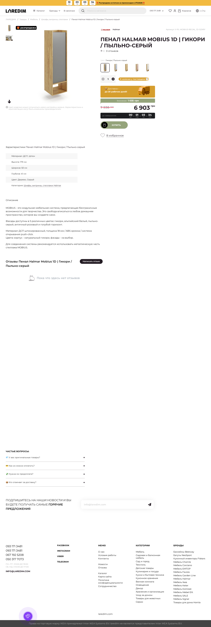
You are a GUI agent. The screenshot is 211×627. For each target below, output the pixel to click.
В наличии (69, 10)
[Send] (149, 504)
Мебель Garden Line (184, 575)
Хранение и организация (150, 591)
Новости (103, 564)
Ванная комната (145, 581)
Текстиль (141, 564)
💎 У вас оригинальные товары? (23, 457)
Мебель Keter (180, 585)
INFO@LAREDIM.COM (18, 571)
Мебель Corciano (182, 565)
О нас (101, 551)
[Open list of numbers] (162, 11)
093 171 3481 (155, 10)
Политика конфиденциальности (110, 581)
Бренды (53, 10)
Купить (116, 125)
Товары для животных (148, 598)
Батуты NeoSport (182, 555)
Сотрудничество (107, 586)
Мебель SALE (180, 595)
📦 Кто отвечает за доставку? (21, 482)
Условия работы (107, 555)
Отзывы (102, 567)
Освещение (142, 585)
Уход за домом (144, 595)
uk (200, 10)
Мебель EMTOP (182, 568)
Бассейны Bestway (183, 551)
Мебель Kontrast (182, 589)
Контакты (103, 558)
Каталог (41, 10)
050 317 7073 (15, 559)
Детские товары (145, 568)
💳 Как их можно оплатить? (20, 465)
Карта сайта (105, 576)
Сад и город (142, 561)
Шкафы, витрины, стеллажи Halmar (42, 185)
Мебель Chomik (182, 562)
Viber (60, 556)
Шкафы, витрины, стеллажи (54, 19)
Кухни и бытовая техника (150, 574)
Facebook (63, 545)
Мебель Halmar (181, 578)
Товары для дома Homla (187, 602)
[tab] (45, 457)
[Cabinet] (175, 10)
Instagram (63, 551)
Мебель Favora (181, 572)
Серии (139, 601)
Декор (139, 588)
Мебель (34, 19)
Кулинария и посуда (147, 571)
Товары (23, 19)
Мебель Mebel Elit (183, 592)
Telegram (63, 561)
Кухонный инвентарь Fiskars (189, 558)
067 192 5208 (15, 555)
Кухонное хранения (147, 578)
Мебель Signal (181, 599)
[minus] (103, 79)
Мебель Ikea (180, 582)
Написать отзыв (91, 261)
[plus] (113, 79)
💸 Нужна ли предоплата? (19, 474)
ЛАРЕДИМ (11, 19)
